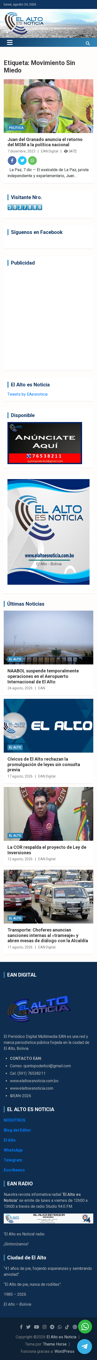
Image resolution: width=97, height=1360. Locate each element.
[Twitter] (22, 160)
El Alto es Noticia (61, 1337)
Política (16, 128)
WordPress (64, 1351)
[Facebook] (12, 160)
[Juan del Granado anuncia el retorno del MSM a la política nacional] (48, 106)
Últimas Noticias (26, 604)
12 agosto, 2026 (20, 859)
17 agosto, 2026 (20, 776)
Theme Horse (55, 1344)
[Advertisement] (48, 318)
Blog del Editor (17, 1130)
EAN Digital (49, 151)
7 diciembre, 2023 (21, 151)
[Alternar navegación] (10, 42)
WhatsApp (13, 1150)
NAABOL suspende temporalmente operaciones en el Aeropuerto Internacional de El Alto (43, 676)
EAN (41, 688)
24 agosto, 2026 (20, 688)
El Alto (15, 659)
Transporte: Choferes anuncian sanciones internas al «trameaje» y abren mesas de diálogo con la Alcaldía (47, 935)
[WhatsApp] (32, 160)
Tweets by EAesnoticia (27, 394)
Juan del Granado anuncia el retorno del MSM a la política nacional (45, 142)
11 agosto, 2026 (20, 947)
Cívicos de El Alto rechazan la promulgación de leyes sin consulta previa (43, 764)
